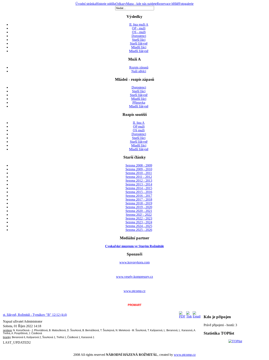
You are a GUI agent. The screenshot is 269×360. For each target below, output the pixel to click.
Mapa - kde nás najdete (141, 3)
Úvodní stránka (85, 3)
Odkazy (121, 3)
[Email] (196, 316)
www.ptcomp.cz (134, 291)
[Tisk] (189, 316)
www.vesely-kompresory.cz (134, 276)
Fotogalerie (186, 3)
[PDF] (182, 316)
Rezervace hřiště (168, 3)
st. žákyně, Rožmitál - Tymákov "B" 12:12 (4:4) (35, 314)
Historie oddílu (106, 3)
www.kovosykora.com (134, 262)
